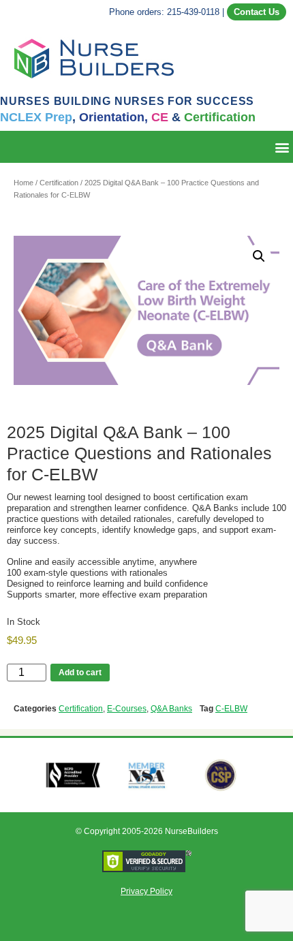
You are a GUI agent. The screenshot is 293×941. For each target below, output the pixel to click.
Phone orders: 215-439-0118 (164, 12)
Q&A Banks (171, 708)
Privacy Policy (146, 891)
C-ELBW (231, 708)
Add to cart (80, 672)
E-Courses (126, 708)
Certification (59, 183)
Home (23, 183)
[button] (282, 147)
